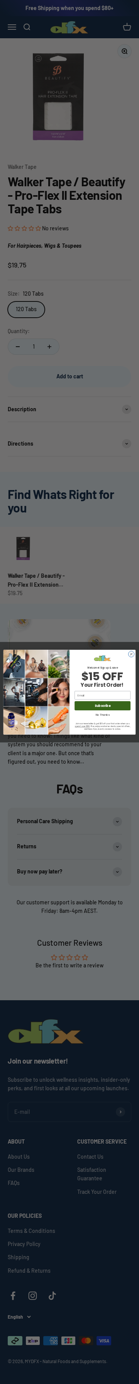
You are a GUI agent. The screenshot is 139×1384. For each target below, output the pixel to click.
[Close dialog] (131, 654)
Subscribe (103, 705)
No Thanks (103, 714)
